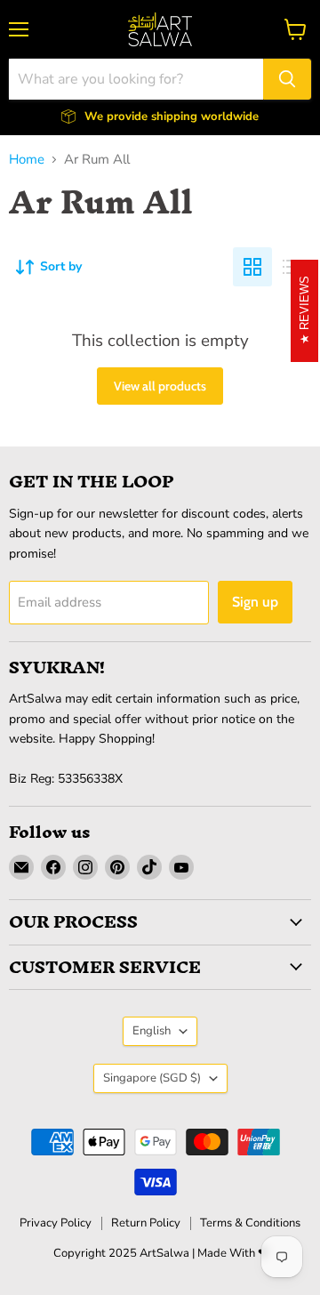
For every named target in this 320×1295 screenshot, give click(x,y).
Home (26, 159)
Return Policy (145, 1223)
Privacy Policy (56, 1223)
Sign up (255, 601)
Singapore (152, 1078)
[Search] (287, 79)
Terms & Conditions (250, 1223)
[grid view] (252, 266)
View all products (160, 386)
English (151, 1031)
